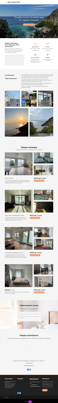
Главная (35, 2)
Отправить (20, 323)
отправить (45, 390)
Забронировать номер (29, 24)
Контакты (46, 2)
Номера (40, 2)
